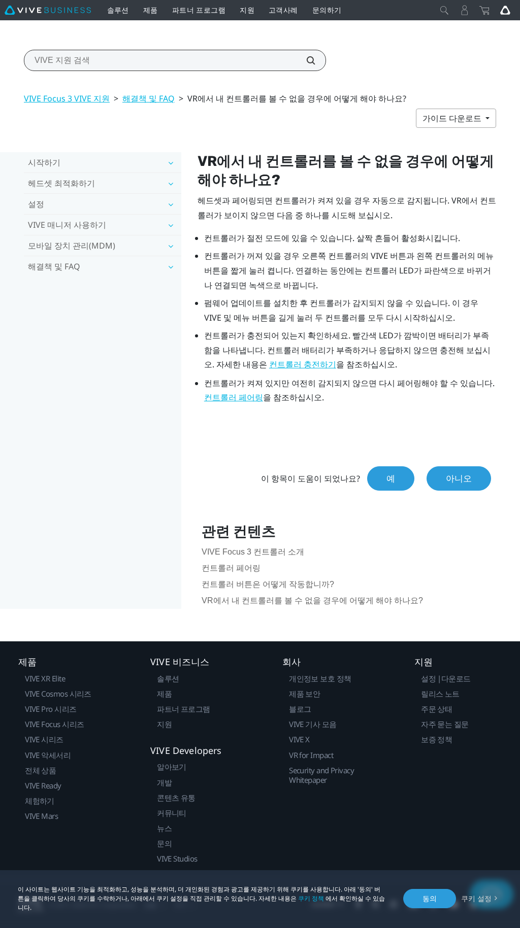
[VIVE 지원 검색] (305, 60)
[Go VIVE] (505, 10)
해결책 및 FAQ (148, 98)
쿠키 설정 (476, 898)
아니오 (459, 478)
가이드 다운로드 (452, 118)
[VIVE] (48, 10)
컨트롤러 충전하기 (302, 364)
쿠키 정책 (311, 898)
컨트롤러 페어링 (233, 397)
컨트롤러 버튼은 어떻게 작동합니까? (268, 584)
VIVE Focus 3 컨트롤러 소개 (253, 551)
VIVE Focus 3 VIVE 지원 (67, 98)
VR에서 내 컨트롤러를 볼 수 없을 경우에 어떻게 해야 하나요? (312, 600)
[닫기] (444, 10)
